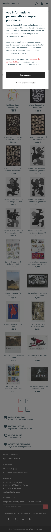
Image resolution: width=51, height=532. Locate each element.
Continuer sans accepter (25, 83)
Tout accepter (25, 75)
